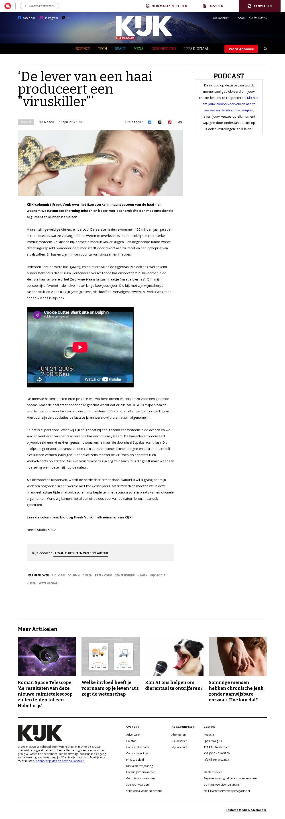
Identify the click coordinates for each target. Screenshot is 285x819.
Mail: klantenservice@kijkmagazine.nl (227, 791)
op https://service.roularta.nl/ (222, 784)
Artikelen (26, 122)
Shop (241, 18)
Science (83, 49)
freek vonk (103, 575)
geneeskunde (125, 575)
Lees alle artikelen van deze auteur (80, 553)
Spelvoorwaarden (137, 784)
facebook (29, 18)
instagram (51, 18)
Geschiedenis (163, 49)
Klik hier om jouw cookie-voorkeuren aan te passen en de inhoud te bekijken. (230, 103)
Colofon (131, 741)
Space (120, 49)
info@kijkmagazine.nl (217, 760)
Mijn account (179, 747)
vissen (31, 583)
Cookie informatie (137, 747)
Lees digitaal (196, 49)
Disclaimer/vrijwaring (139, 766)
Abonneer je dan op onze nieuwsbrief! (60, 761)
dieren (87, 575)
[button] (260, 6)
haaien (142, 575)
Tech (102, 49)
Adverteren (133, 735)
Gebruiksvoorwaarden (140, 778)
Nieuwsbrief (220, 18)
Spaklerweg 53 (213, 741)
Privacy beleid (135, 760)
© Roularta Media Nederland (144, 791)
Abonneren (178, 735)
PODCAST (229, 76)
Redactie (209, 735)
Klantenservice (258, 17)
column (73, 575)
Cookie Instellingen (138, 753)
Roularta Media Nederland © (246, 810)
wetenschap (48, 583)
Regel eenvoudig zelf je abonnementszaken (231, 778)
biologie (58, 575)
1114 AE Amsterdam (216, 747)
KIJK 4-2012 (157, 575)
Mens (138, 49)
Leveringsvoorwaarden (140, 772)
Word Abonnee (241, 49)
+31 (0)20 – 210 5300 (217, 753)
